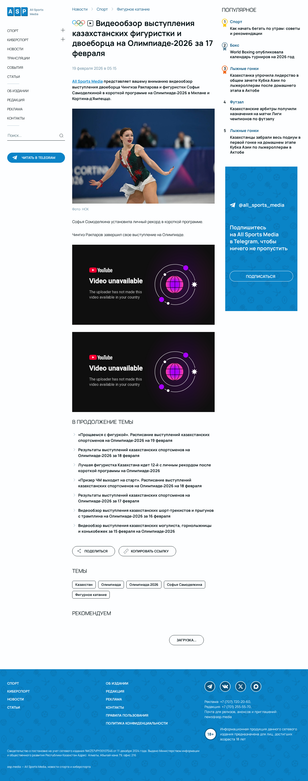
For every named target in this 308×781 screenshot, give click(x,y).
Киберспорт (17, 39)
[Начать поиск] (61, 136)
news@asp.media (218, 716)
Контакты (16, 118)
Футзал (237, 102)
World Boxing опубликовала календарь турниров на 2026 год (262, 54)
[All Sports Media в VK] (225, 686)
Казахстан (84, 584)
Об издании (18, 90)
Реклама (15, 109)
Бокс (234, 45)
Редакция (16, 100)
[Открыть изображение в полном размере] (143, 156)
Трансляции (18, 58)
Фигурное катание (133, 9)
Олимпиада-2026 (143, 584)
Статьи (13, 76)
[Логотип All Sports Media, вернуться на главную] (25, 14)
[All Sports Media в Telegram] (210, 686)
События (15, 67)
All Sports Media (87, 81)
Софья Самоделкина (184, 584)
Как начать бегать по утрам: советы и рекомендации (265, 31)
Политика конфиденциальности (137, 723)
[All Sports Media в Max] (256, 686)
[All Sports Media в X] (240, 686)
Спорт (12, 30)
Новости (15, 49)
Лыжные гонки (244, 68)
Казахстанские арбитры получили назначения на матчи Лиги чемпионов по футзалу (263, 113)
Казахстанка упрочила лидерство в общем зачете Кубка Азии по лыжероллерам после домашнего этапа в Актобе (264, 83)
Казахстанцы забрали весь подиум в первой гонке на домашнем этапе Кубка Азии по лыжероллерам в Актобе (265, 145)
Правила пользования (127, 715)
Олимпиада (111, 584)
